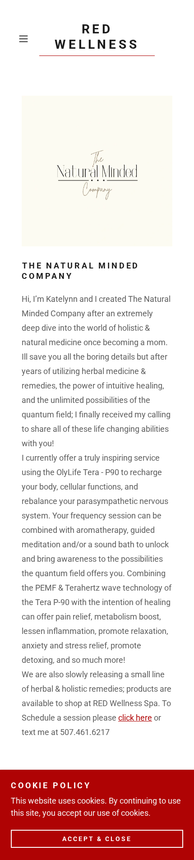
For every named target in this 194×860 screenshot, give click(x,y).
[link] (97, 39)
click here (135, 717)
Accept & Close (97, 838)
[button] (26, 39)
